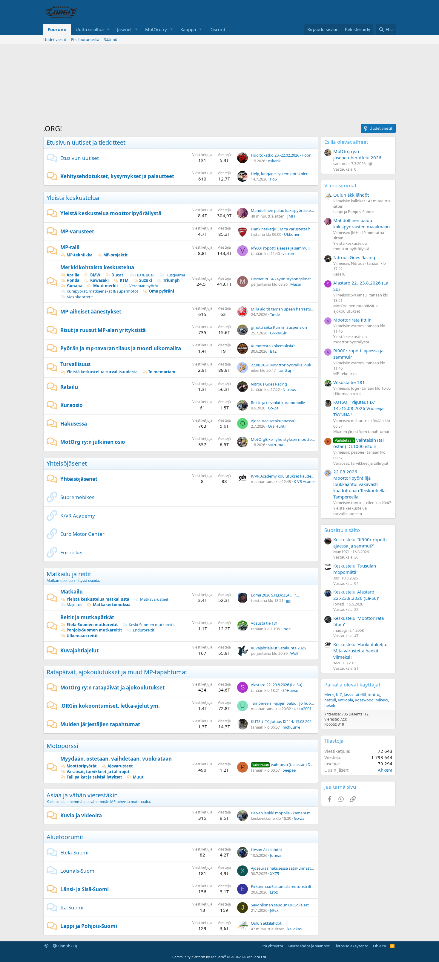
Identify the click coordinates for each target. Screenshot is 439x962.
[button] (108, 29)
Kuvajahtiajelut (79, 650)
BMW (95, 275)
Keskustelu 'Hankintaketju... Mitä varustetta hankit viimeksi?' (361, 650)
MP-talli (69, 247)
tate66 (360, 694)
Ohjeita (379, 946)
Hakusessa (73, 423)
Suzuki (145, 280)
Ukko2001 (302, 708)
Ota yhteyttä (271, 946)
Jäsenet (124, 29)
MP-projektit (115, 255)
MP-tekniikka (80, 255)
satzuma (275, 444)
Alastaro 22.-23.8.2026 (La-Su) (276, 684)
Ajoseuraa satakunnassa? (273, 420)
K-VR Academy (306, 481)
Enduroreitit (143, 630)
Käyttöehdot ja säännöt (309, 946)
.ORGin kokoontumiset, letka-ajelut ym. (110, 705)
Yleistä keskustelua (73, 198)
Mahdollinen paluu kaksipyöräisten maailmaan (292, 210)
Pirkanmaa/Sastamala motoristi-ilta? (283, 886)
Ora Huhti (276, 426)
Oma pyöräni (161, 291)
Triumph (171, 280)
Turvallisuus (75, 364)
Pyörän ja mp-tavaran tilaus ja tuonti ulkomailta (120, 348)
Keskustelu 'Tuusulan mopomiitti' (354, 569)
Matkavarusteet (154, 599)
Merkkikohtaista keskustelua (97, 267)
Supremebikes (77, 497)
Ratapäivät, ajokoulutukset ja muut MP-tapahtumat (117, 672)
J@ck (274, 910)
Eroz (274, 892)
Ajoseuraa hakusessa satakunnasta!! (283, 868)
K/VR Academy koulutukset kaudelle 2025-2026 (292, 476)
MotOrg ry (156, 29)
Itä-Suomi (71, 907)
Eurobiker (71, 552)
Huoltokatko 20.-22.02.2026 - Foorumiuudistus (292, 155)
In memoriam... (163, 371)
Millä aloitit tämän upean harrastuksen (285, 309)
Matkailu (71, 591)
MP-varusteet (77, 231)
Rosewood (364, 700)
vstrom (289, 253)
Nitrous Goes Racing (269, 384)
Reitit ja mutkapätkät (87, 617)
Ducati (118, 275)
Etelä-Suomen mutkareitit (92, 624)
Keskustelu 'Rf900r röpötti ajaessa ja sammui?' (360, 542)
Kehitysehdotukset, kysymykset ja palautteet (117, 176)
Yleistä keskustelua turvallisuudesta (102, 371)
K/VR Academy (77, 515)
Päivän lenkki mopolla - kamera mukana (286, 813)
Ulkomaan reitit (82, 635)
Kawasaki (99, 280)
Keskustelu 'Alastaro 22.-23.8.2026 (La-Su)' (356, 595)
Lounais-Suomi (78, 870)
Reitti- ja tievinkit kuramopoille (278, 402)
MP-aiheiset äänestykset (90, 311)
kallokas (294, 929)
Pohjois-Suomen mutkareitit (94, 630)
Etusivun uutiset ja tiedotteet (86, 142)
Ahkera (385, 770)
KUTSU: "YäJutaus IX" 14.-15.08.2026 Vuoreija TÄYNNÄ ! (298, 721)
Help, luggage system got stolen (279, 173)
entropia (345, 700)
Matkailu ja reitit (69, 574)
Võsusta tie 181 (264, 623)
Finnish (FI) (67, 946)
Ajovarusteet (120, 766)
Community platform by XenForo (219, 957)
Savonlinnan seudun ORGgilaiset (280, 905)
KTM (124, 280)
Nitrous (289, 389)
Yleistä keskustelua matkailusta (98, 599)
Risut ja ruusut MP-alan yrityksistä (103, 330)
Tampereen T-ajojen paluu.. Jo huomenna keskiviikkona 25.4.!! (305, 703)
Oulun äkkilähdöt (266, 923)
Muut (138, 777)
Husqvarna (175, 275)
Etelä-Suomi (74, 852)
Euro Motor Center (82, 533)
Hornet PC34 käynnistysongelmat (281, 279)
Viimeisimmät (340, 185)
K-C (339, 694)
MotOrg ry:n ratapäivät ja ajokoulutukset (112, 687)
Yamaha (74, 285)
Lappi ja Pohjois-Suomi (88, 926)
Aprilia (73, 275)
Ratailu (69, 386)
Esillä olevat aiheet (346, 141)
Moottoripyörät (82, 766)
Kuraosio (71, 405)
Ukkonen (292, 234)
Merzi (329, 694)
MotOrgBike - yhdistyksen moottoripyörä (288, 439)
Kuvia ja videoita (81, 815)
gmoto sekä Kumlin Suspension (279, 327)
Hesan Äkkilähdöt (266, 849)
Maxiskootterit (80, 296)
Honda (73, 280)
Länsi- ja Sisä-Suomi (84, 889)
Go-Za (273, 408)
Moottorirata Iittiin (352, 320)
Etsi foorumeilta (85, 39)
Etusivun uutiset (79, 158)
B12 (273, 351)
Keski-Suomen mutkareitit (152, 624)
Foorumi (57, 29)
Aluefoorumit (65, 837)
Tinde (275, 314)
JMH (291, 216)
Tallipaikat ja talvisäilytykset (94, 777)
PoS (273, 179)
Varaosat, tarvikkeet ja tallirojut (98, 771)
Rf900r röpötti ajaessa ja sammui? (280, 248)
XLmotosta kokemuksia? (273, 345)
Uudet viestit (54, 39)
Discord (217, 29)
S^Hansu (290, 690)
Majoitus (74, 604)
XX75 (274, 873)
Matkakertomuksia (112, 604)
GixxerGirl (278, 333)
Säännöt (111, 39)
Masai (295, 284)
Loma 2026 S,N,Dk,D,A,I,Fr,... (275, 595)
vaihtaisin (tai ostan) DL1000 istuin (291, 764)
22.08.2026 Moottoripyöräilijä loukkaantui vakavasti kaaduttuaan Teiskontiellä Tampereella (359, 484)
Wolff (295, 653)
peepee (289, 770)
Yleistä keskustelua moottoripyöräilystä (110, 213)
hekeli (329, 705)
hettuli (330, 700)
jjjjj (288, 600)
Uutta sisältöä (90, 29)
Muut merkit (105, 285)
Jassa (348, 694)
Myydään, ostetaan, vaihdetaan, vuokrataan (116, 758)
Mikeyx (381, 700)
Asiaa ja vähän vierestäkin (82, 795)
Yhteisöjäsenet (67, 463)
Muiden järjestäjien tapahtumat (100, 724)
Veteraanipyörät (143, 285)
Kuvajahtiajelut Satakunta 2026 (278, 648)
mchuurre (291, 727)
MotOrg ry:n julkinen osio (92, 441)
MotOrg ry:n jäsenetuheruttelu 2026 (357, 154)
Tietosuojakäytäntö (351, 946)
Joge (287, 628)
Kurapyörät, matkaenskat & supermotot (102, 291)
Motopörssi (62, 746)
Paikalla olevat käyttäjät (352, 684)
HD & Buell (144, 275)
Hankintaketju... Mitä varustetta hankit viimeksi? (294, 229)
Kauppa (188, 29)
